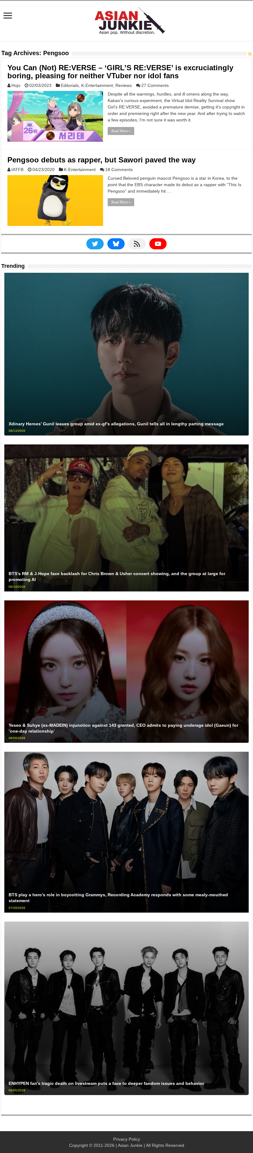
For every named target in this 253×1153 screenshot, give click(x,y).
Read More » (121, 131)
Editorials (70, 85)
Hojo (15, 85)
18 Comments (119, 169)
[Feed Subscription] (250, 53)
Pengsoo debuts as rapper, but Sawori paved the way (101, 160)
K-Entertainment (97, 85)
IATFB (17, 169)
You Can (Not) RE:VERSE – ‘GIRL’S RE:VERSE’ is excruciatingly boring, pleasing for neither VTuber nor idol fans (120, 71)
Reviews (123, 85)
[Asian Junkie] (126, 19)
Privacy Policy (126, 1139)
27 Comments (155, 85)
